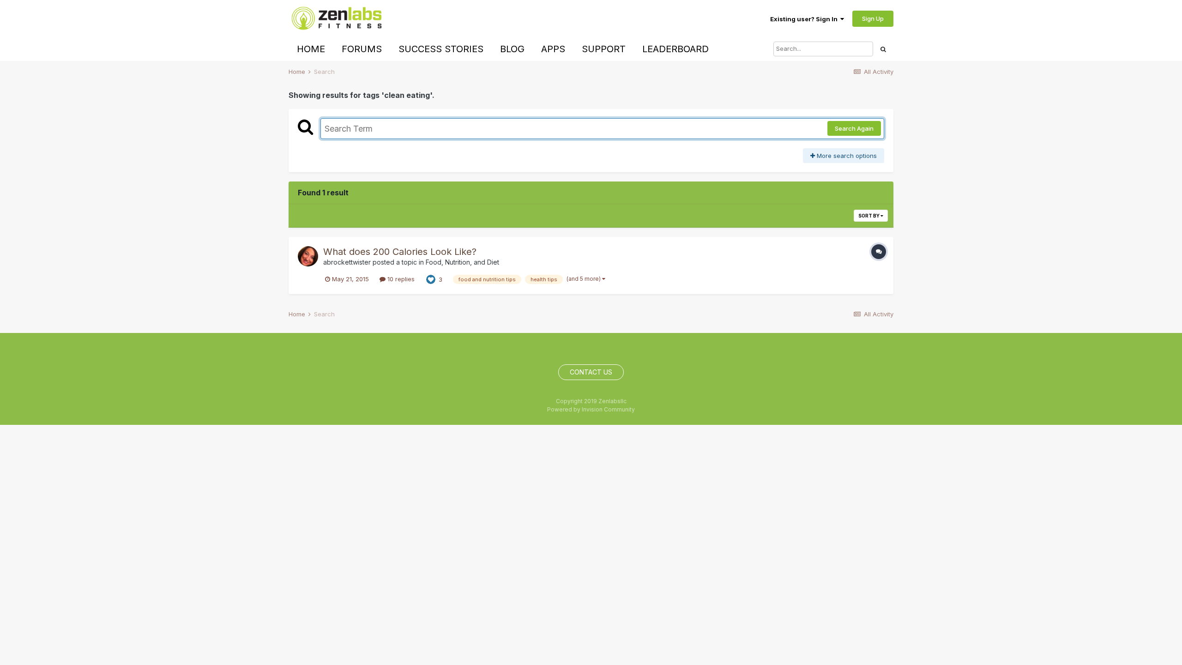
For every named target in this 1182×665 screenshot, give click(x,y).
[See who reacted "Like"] (430, 279)
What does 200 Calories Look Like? (399, 251)
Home (311, 48)
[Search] (883, 49)
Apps (553, 48)
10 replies (400, 279)
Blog (512, 48)
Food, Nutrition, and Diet (462, 262)
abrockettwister (347, 262)
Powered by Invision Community (591, 409)
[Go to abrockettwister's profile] (308, 256)
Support (604, 48)
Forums (362, 48)
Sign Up (873, 18)
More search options (846, 155)
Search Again (854, 128)
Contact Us (591, 372)
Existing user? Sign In (805, 19)
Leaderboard (675, 48)
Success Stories (440, 48)
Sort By (869, 215)
